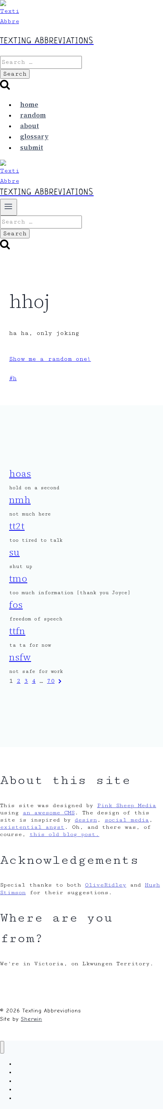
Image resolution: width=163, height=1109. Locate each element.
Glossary (34, 136)
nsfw (20, 657)
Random (33, 115)
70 (51, 681)
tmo (18, 578)
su (14, 552)
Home (29, 104)
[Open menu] (8, 207)
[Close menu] (2, 1047)
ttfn (17, 631)
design (86, 820)
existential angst (32, 827)
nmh (20, 499)
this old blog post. (64, 834)
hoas (20, 473)
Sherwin (31, 1019)
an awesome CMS (49, 812)
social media (127, 820)
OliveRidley (105, 885)
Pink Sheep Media (126, 805)
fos (16, 604)
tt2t (17, 526)
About (29, 125)
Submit (31, 147)
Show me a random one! (50, 359)
